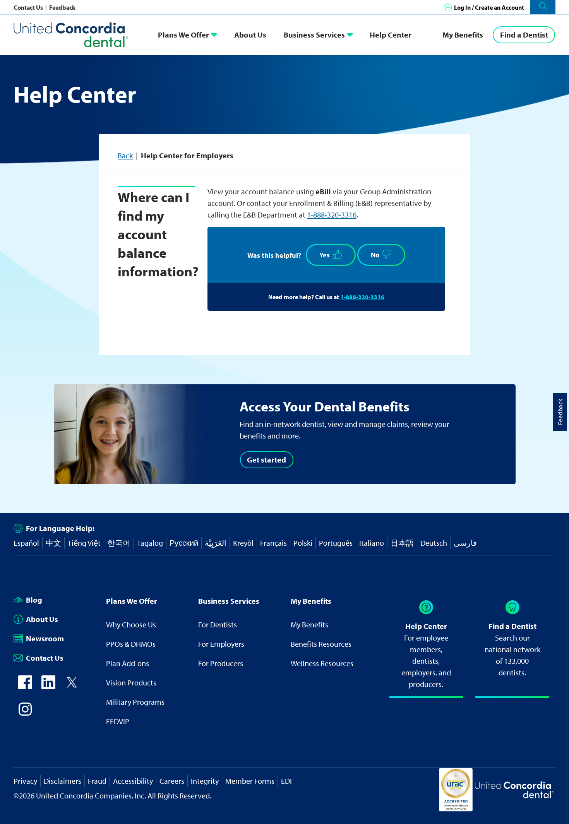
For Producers (220, 663)
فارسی (465, 543)
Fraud (97, 781)
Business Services (314, 34)
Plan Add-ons (127, 663)
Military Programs (135, 702)
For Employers (221, 644)
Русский (184, 543)
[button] (542, 7)
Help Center (390, 34)
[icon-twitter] (72, 686)
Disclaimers (62, 781)
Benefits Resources (321, 644)
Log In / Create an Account (489, 7)
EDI (286, 781)
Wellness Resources (322, 663)
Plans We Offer (183, 34)
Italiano (371, 543)
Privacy (25, 781)
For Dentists (217, 624)
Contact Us (29, 7)
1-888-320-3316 (331, 214)
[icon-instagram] (25, 713)
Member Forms (249, 781)
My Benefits (462, 34)
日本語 (402, 543)
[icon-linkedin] (48, 686)
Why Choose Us (131, 624)
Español (26, 543)
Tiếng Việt (84, 543)
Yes (324, 254)
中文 (53, 543)
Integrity (205, 781)
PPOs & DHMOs (131, 644)
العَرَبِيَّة (215, 543)
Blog (34, 600)
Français (273, 543)
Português (336, 543)
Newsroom (45, 638)
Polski (302, 543)
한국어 (118, 543)
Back (125, 155)
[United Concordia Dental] (72, 34)
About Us (250, 34)
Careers (171, 781)
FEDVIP (117, 721)
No (375, 254)
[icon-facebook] (25, 686)
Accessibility (133, 781)
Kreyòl (243, 543)
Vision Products (131, 682)
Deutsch (433, 543)
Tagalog (150, 543)
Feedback (62, 7)
